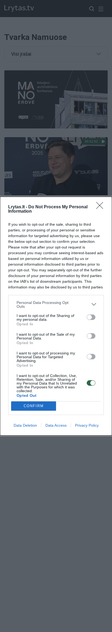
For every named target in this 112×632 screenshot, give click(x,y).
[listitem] (56, 304)
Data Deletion (25, 425)
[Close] (101, 207)
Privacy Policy (87, 425)
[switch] (91, 317)
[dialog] (56, 316)
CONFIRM (34, 406)
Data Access (56, 425)
